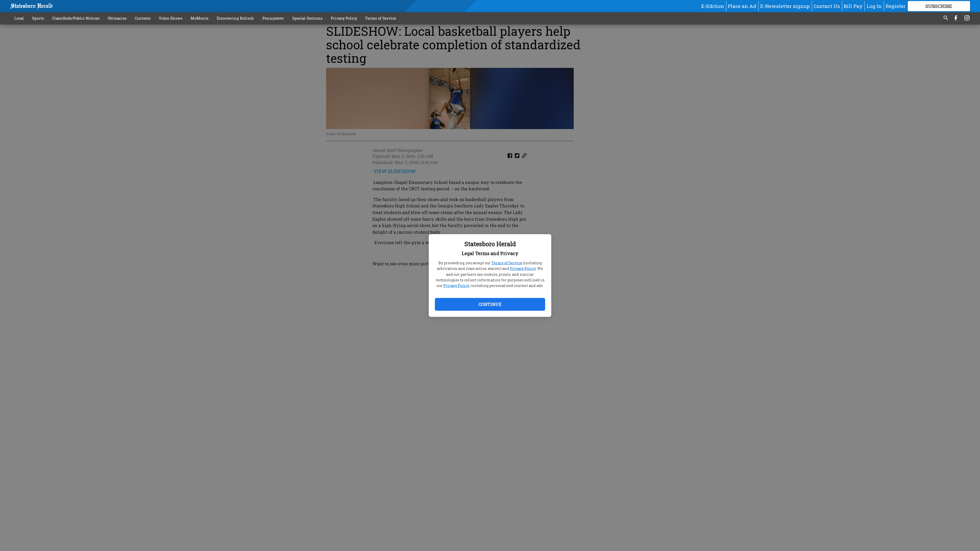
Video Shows (170, 18)
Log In (874, 6)
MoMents (200, 18)
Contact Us (827, 6)
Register (895, 6)
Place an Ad (742, 6)
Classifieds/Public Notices (76, 18)
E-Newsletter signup (785, 6)
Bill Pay (853, 6)
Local (19, 18)
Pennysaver (273, 18)
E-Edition (712, 6)
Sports (38, 18)
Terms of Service (507, 262)
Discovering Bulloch (235, 18)
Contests (143, 18)
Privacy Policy (523, 268)
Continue (490, 304)
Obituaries (117, 18)
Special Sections (307, 18)
